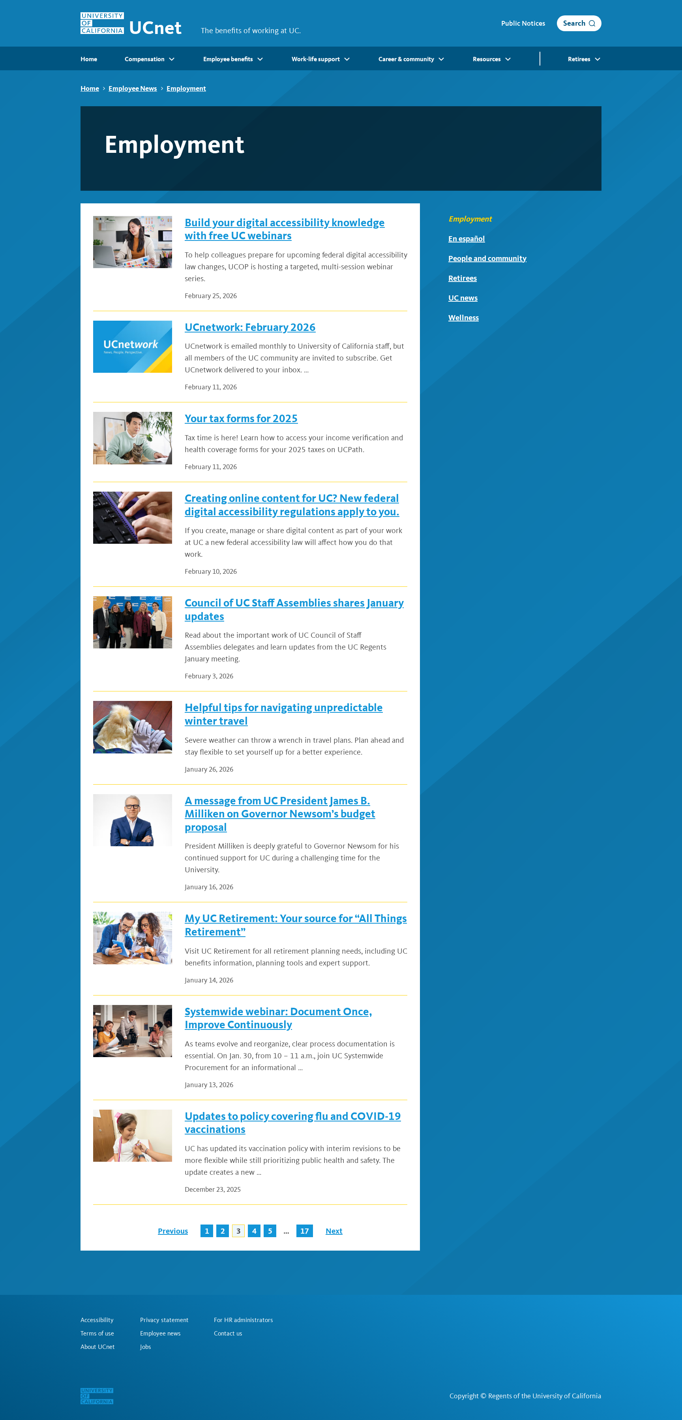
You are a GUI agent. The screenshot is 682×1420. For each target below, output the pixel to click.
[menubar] (341, 58)
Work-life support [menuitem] (316, 59)
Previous (173, 1231)
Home (90, 88)
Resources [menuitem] (487, 59)
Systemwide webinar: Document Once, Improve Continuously (278, 1018)
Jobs (145, 1347)
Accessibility (97, 1320)
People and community (487, 258)
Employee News (133, 88)
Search (574, 23)
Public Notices (523, 23)
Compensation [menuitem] (145, 59)
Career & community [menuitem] (406, 59)
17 (304, 1231)
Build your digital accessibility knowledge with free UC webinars (285, 229)
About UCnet (98, 1347)
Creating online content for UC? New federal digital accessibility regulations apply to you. (292, 505)
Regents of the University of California (544, 1396)
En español (466, 238)
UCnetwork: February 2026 (250, 327)
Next (334, 1231)
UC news (463, 297)
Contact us (228, 1333)
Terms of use (97, 1333)
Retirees (462, 278)
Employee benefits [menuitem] (228, 59)
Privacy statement (164, 1320)
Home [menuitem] (89, 59)
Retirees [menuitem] (579, 59)
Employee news (160, 1333)
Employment (186, 88)
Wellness (463, 317)
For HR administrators (243, 1320)
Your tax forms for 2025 (241, 418)
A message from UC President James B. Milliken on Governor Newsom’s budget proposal (280, 814)
